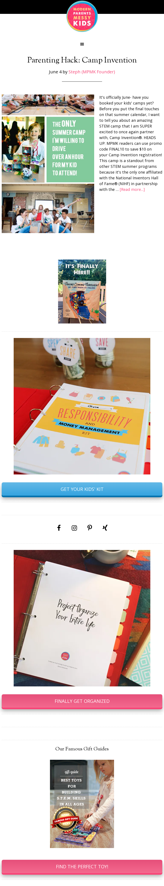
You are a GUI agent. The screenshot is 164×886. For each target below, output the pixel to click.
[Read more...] (132, 189)
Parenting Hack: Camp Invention (82, 60)
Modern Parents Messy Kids (82, 16)
